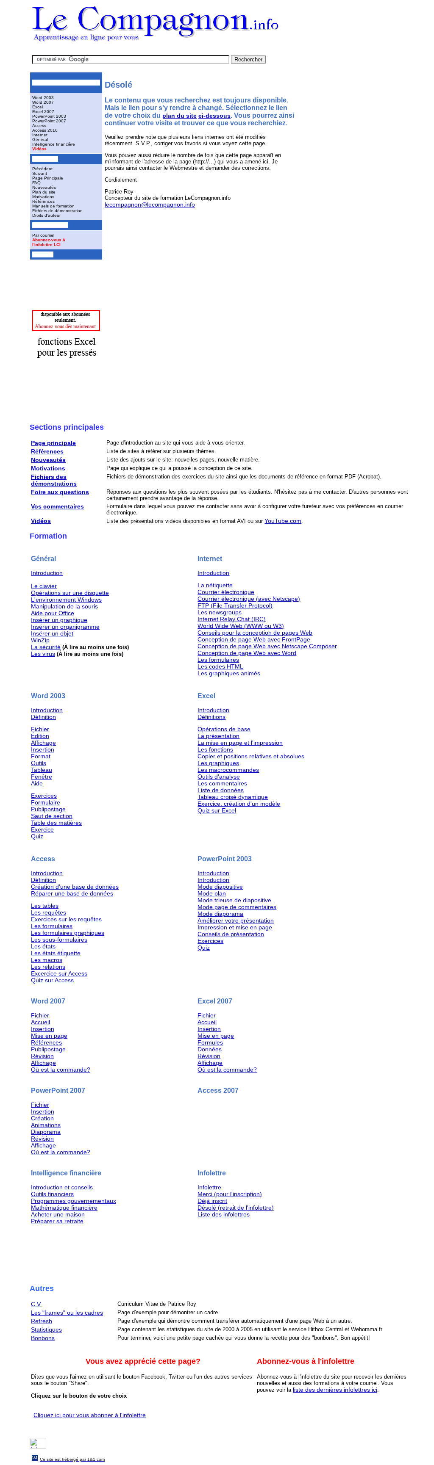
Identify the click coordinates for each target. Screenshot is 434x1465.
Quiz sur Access (52, 980)
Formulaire (45, 802)
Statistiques (46, 1329)
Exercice (42, 829)
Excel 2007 (43, 111)
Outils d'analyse (219, 776)
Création (42, 1118)
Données (210, 1049)
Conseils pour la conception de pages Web (255, 632)
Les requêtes (48, 912)
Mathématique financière (64, 1207)
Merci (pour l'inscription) (230, 1194)
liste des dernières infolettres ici (335, 1389)
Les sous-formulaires (59, 939)
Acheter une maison (58, 1214)
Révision (42, 1056)
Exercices (44, 795)
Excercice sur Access (59, 973)
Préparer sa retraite (57, 1221)
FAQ (36, 182)
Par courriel (43, 235)
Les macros (46, 959)
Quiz (37, 836)
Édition (40, 735)
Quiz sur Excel (217, 810)
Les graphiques (218, 763)
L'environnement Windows (66, 599)
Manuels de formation (53, 206)
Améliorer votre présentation (236, 920)
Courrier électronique (226, 592)
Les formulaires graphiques (67, 932)
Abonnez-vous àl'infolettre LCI (48, 242)
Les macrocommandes (228, 769)
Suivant (39, 173)
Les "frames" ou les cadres (67, 1312)
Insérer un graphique (59, 619)
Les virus (43, 653)
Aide (37, 783)
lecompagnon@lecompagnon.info (150, 204)
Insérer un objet (52, 633)
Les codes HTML (220, 666)
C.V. (36, 1304)
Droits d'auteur (46, 215)
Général (40, 139)
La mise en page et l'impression (240, 742)
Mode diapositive (220, 886)
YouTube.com (282, 520)
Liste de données (221, 790)
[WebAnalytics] (38, 1446)
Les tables (44, 905)
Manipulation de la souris (64, 606)
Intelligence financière (53, 144)
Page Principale (47, 178)
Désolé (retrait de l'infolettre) (236, 1207)
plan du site (179, 115)
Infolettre (209, 1187)
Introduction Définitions (213, 713)
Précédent (42, 168)
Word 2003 (43, 97)
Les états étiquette (56, 953)
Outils (38, 763)
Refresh (41, 1321)
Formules (210, 1042)
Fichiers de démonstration (57, 210)
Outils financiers (52, 1194)
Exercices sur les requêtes (66, 919)
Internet (39, 135)
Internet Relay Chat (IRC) (232, 619)
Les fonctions (215, 749)
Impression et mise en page (235, 927)
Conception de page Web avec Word (247, 653)
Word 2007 (43, 102)
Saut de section (51, 816)
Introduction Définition (47, 713)
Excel (37, 107)
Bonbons (43, 1338)
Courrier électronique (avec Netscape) (249, 598)
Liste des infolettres (224, 1214)
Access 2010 (45, 130)
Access (39, 125)
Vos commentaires (57, 506)
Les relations (48, 966)
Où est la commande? (60, 1069)
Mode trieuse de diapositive (234, 900)
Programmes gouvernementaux (73, 1200)
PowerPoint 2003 (49, 116)
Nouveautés (44, 187)
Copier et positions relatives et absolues (251, 756)
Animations (46, 1125)
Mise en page (49, 1035)
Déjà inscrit (212, 1200)
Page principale (53, 443)
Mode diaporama (220, 913)
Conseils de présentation (231, 934)
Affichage (43, 742)
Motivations (43, 196)
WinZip (40, 640)
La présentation (218, 735)
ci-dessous (214, 115)
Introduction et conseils (62, 1187)
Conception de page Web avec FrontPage (254, 639)
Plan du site (44, 192)
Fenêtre (41, 776)
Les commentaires (222, 783)
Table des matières (56, 822)
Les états (43, 946)
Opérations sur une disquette (70, 592)
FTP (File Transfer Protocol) (235, 605)
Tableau (41, 769)
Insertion (42, 749)
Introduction (47, 572)
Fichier (40, 729)
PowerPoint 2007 (49, 121)
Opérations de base (224, 729)
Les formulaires (218, 659)
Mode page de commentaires (237, 907)
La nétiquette (215, 585)
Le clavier (44, 586)
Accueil (40, 1022)
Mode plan (212, 893)
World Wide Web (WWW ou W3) (241, 625)
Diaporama (46, 1131)
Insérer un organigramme (65, 626)
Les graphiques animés (229, 673)
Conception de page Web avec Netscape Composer (267, 646)
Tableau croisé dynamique (233, 796)
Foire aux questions (60, 492)
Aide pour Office (52, 613)
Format (40, 756)
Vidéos (39, 148)
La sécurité (46, 647)
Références (43, 201)
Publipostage (48, 809)
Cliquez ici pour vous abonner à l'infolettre (89, 1415)
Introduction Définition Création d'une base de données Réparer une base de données (75, 883)
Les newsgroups (220, 612)
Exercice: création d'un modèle (239, 803)
